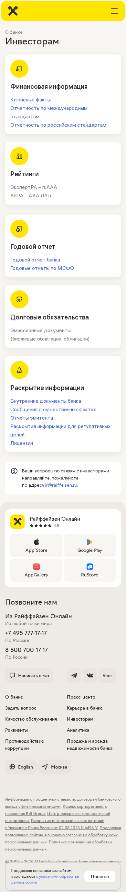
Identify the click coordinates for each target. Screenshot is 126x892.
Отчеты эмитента (31, 417)
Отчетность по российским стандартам (58, 125)
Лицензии (21, 443)
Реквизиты (16, 730)
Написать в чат (33, 675)
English (25, 767)
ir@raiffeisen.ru (61, 485)
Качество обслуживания (31, 719)
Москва (59, 767)
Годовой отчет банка (35, 259)
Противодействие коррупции (24, 744)
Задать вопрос (20, 708)
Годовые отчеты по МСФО (42, 268)
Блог (107, 675)
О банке (14, 697)
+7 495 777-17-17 (26, 633)
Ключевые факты (30, 99)
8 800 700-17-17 (26, 650)
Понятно (100, 876)
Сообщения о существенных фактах (53, 409)
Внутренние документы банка (45, 401)
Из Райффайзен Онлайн (38, 616)
